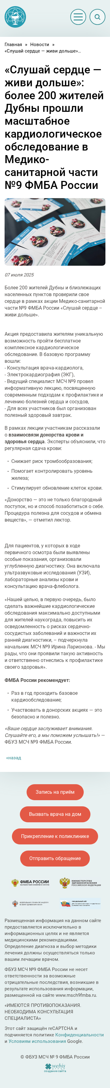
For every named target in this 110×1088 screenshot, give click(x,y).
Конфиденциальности (79, 1035)
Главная (13, 44)
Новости (39, 44)
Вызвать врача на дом (55, 814)
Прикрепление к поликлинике (55, 836)
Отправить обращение (55, 858)
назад (14, 758)
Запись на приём (55, 792)
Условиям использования (37, 1041)
